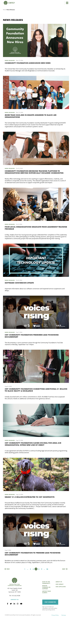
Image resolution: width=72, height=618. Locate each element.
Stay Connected (50, 602)
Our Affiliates (61, 586)
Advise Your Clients (46, 591)
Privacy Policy (55, 615)
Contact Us (15, 599)
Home (4, 9)
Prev (8, 569)
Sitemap (63, 615)
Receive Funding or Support (46, 587)
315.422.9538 (16, 595)
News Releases (10, 60)
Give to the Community (46, 582)
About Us (59, 582)
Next (64, 569)
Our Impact (59, 584)
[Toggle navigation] (67, 3)
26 (47, 569)
